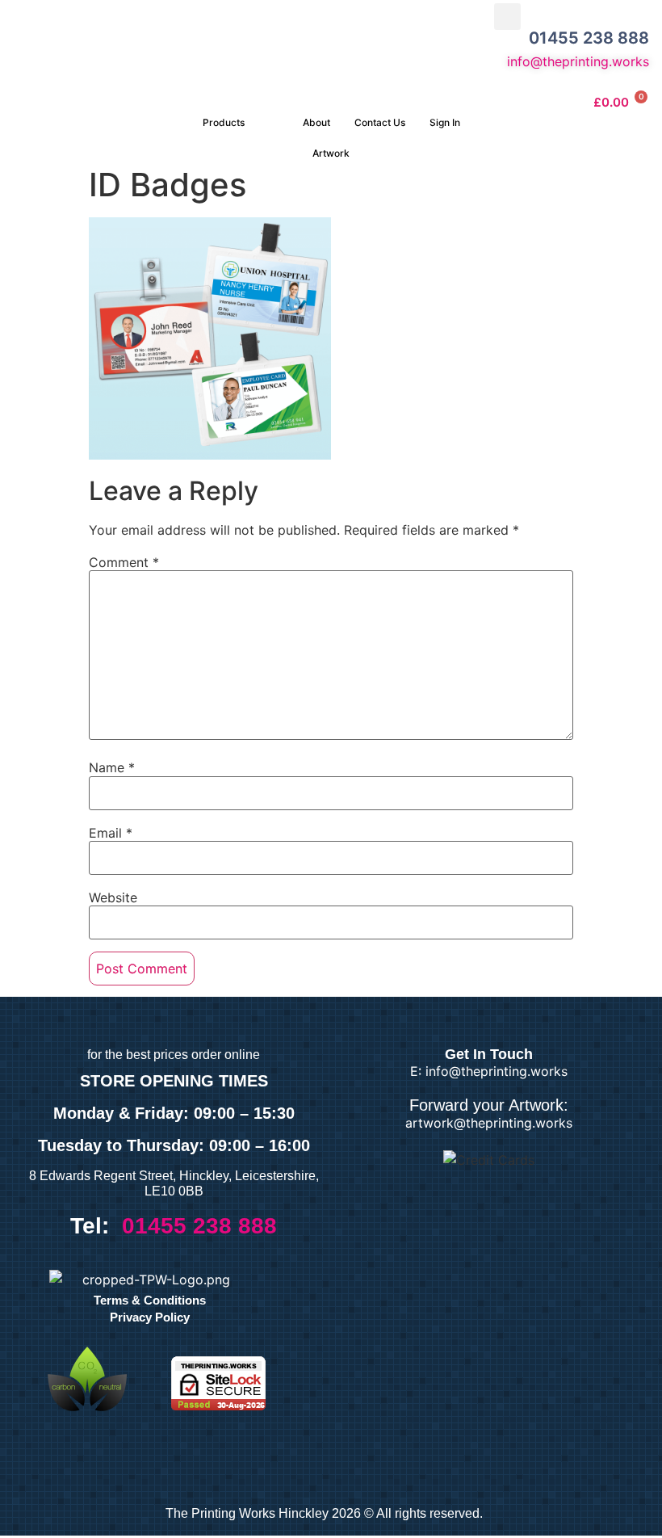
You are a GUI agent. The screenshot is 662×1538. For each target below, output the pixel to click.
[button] (507, 16)
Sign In (444, 122)
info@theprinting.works (578, 61)
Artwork (331, 153)
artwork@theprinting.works (488, 1123)
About (316, 122)
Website (113, 897)
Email (110, 832)
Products (224, 122)
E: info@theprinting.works (489, 1071)
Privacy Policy (150, 1317)
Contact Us (379, 122)
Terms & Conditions (150, 1300)
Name (112, 767)
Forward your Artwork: (488, 1105)
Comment (124, 562)
